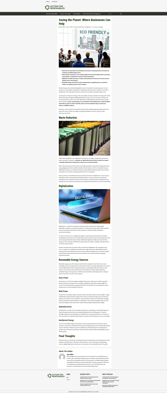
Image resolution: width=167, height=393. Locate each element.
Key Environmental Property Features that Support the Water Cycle (89, 384)
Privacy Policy (91, 391)
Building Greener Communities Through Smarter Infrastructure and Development (90, 381)
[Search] (121, 14)
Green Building (76, 13)
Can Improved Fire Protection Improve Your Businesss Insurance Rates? (89, 377)
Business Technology (65, 13)
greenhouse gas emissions (88, 97)
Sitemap (97, 391)
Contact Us (54, 1)
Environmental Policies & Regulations (92, 13)
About (47, 1)
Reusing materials (63, 175)
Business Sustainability (52, 13)
